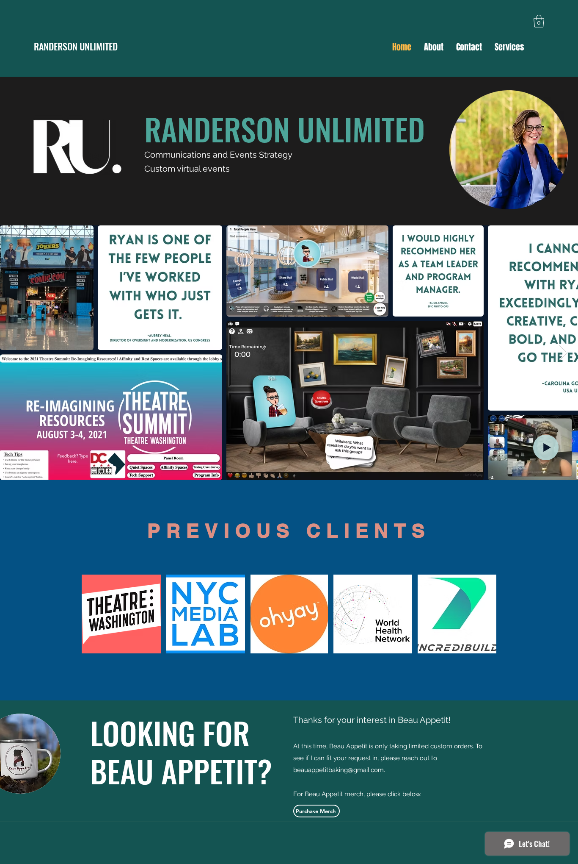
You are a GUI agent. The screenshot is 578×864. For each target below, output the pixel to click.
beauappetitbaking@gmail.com (338, 770)
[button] (539, 21)
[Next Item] (563, 352)
